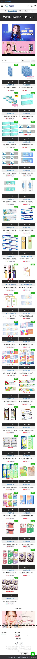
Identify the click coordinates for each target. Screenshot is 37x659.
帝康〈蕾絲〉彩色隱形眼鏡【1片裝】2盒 (26, 572)
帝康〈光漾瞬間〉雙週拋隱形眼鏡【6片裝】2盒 (26, 515)
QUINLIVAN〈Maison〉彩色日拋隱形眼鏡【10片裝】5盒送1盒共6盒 (10, 287)
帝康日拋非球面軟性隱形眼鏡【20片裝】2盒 (26, 116)
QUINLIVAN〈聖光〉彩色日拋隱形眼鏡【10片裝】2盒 (26, 287)
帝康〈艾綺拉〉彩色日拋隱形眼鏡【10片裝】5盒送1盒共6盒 (26, 401)
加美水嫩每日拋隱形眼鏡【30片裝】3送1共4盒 (10, 116)
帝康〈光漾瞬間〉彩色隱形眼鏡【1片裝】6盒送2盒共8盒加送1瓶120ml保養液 (10, 515)
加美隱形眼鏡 (10, 85)
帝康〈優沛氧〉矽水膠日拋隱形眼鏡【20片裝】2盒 (26, 173)
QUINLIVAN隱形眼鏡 (26, 256)
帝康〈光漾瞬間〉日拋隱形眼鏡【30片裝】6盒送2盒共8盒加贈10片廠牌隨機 (10, 173)
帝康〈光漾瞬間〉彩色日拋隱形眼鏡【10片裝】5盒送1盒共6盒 (10, 373)
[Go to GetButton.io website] (33, 657)
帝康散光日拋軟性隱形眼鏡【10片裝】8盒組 (10, 259)
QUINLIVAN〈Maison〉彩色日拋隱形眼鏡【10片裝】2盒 (26, 259)
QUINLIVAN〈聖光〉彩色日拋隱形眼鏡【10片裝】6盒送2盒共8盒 (10, 316)
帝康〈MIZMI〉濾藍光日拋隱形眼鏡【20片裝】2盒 (26, 202)
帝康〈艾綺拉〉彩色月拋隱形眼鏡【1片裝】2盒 (26, 544)
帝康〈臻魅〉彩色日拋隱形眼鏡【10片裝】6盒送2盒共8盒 (10, 487)
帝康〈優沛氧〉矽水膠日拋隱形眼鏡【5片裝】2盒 (10, 202)
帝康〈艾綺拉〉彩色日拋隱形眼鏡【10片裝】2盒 (10, 401)
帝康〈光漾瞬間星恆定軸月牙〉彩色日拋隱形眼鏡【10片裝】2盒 (26, 316)
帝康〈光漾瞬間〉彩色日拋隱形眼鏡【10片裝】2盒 (26, 344)
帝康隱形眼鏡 (26, 113)
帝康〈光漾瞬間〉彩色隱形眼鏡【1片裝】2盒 (26, 487)
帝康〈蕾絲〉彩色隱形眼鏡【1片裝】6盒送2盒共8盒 (10, 601)
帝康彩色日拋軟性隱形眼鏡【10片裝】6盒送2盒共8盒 (10, 458)
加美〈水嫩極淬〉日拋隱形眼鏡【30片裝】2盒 (10, 87)
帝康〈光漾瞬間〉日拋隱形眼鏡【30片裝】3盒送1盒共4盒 (26, 144)
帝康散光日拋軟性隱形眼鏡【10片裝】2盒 (26, 230)
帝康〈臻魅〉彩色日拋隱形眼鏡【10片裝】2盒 (26, 458)
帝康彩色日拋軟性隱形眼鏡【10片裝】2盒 (26, 430)
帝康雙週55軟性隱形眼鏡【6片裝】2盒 (10, 544)
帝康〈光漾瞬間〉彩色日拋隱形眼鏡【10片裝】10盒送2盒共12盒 (26, 373)
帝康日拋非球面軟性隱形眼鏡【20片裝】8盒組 (10, 144)
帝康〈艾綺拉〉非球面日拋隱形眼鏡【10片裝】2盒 (10, 230)
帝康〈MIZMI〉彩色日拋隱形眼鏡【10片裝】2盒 (10, 430)
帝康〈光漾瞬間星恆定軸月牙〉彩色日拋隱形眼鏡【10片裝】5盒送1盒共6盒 (10, 344)
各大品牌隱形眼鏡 (12, 11)
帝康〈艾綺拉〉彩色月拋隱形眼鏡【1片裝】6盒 (10, 572)
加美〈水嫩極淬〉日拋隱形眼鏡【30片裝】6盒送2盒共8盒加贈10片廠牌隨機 (26, 87)
